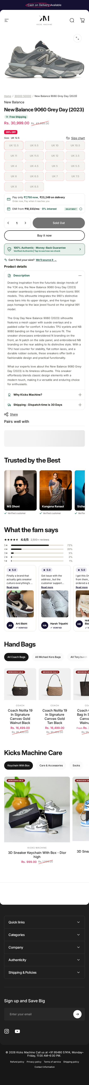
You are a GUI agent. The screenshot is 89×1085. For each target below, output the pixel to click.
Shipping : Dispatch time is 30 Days (37, 404)
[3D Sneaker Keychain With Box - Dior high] (37, 809)
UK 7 (55, 176)
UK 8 (14, 186)
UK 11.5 (34, 155)
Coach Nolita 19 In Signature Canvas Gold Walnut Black (20, 716)
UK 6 (14, 176)
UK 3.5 (75, 155)
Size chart (78, 138)
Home (7, 96)
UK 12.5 (14, 145)
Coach (20, 705)
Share (14, 414)
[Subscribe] (77, 1014)
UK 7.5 (75, 176)
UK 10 (54, 145)
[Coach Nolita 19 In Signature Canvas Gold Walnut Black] (20, 684)
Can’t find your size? (32, 259)
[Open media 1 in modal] (77, 38)
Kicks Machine (37, 847)
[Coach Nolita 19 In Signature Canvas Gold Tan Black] (55, 684)
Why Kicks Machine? (27, 394)
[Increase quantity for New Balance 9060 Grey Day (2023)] (25, 222)
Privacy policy (34, 1062)
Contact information (45, 1067)
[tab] (16, 657)
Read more (13, 587)
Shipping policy (71, 1062)
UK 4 (14, 166)
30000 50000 (22, 96)
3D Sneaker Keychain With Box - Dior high (37, 855)
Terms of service (52, 1062)
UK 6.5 (34, 176)
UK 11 (14, 155)
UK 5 (55, 166)
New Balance (14, 102)
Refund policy (17, 1062)
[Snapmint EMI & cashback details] (80, 209)
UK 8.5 (34, 186)
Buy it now (44, 235)
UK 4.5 (34, 166)
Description (21, 275)
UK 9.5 (34, 145)
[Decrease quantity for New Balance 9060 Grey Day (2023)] (8, 222)
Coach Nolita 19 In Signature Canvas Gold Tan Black (54, 716)
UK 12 (54, 155)
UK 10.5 (75, 145)
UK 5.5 (75, 166)
